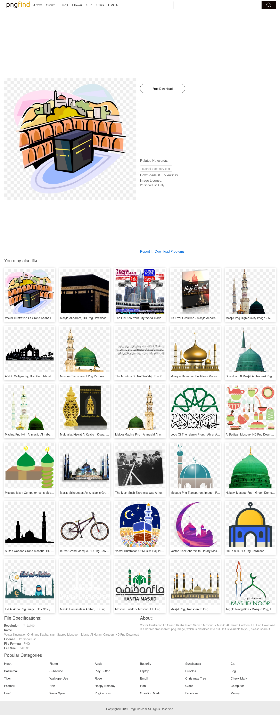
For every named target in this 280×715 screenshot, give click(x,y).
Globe (189, 685)
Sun (89, 5)
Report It (146, 251)
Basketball (11, 671)
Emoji (64, 5)
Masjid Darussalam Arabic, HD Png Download (89, 609)
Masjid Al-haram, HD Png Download (83, 318)
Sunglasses (193, 663)
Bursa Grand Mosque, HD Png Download (86, 551)
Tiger (7, 678)
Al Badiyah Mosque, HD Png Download (251, 434)
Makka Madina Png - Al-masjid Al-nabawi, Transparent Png (153, 434)
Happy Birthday (105, 685)
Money (235, 693)
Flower (77, 5)
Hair (52, 685)
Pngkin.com (103, 693)
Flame (53, 663)
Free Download (163, 88)
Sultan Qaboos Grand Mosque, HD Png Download (37, 551)
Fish (143, 685)
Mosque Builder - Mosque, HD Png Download (144, 609)
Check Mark (239, 678)
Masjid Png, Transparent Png (189, 609)
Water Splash (58, 693)
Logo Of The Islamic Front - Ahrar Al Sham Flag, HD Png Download (214, 434)
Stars (100, 5)
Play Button (102, 671)
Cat (233, 663)
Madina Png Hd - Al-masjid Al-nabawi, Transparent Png (40, 434)
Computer (237, 685)
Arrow (37, 5)
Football (9, 685)
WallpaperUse (58, 678)
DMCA (113, 5)
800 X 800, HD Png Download (245, 551)
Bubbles (190, 671)
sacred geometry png (156, 168)
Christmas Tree (195, 678)
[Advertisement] (70, 49)
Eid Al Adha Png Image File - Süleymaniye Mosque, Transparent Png (49, 609)
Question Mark (150, 693)
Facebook (191, 693)
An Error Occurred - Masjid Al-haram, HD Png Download (207, 318)
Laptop (144, 671)
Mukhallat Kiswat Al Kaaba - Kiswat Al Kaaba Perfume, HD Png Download (107, 434)
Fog (233, 671)
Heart (7, 663)
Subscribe (56, 671)
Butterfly (145, 663)
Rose (98, 678)
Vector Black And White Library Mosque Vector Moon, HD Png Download (217, 551)
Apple (98, 663)
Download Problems (169, 251)
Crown (51, 5)
